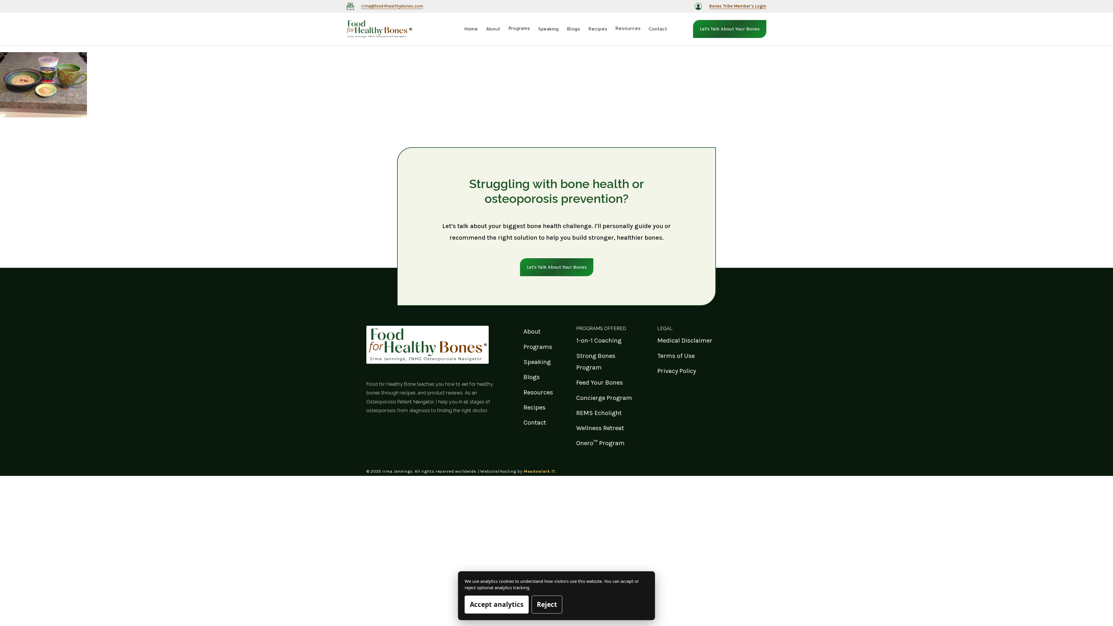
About (532, 331)
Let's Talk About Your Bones (730, 29)
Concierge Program (604, 398)
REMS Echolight (599, 413)
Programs (537, 347)
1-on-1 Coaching (598, 340)
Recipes (534, 407)
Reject (547, 604)
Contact (534, 422)
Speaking (537, 362)
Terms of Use (676, 356)
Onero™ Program (600, 443)
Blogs (531, 377)
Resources (538, 392)
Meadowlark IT (540, 471)
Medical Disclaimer (684, 340)
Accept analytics (496, 604)
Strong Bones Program (595, 361)
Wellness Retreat (600, 428)
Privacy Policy (676, 371)
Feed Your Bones (599, 382)
